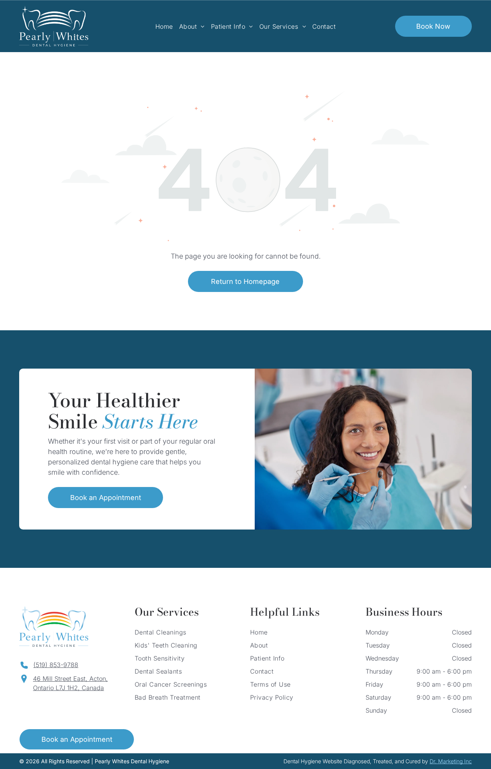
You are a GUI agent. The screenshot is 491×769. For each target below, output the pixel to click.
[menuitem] (164, 26)
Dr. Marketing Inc (451, 761)
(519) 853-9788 (55, 665)
